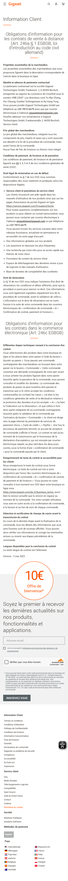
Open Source (9, 792)
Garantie (8, 743)
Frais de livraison (11, 740)
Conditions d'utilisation (14, 724)
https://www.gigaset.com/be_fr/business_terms (28, 492)
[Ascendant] (64, 869)
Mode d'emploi (10, 780)
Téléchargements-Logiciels (16, 784)
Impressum (9, 766)
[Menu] (4, 4)
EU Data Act (9, 762)
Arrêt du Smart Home (13, 796)
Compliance (9, 755)
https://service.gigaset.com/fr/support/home (30, 206)
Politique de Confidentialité (16, 728)
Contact (7, 799)
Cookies (7, 803)
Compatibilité (10, 788)
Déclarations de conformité (16, 747)
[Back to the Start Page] (15, 4)
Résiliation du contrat (13, 807)
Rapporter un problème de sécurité (19, 751)
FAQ (6, 777)
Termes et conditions (13, 721)
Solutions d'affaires (12, 821)
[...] (63, 4)
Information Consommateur (16, 736)
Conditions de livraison (14, 732)
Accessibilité (9, 758)
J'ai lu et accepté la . (32, 649)
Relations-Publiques (13, 818)
